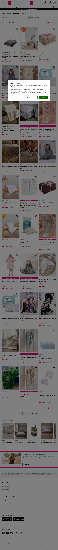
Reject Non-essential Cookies (31, 97)
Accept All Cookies (43, 97)
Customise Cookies (14, 97)
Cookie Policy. (35, 87)
